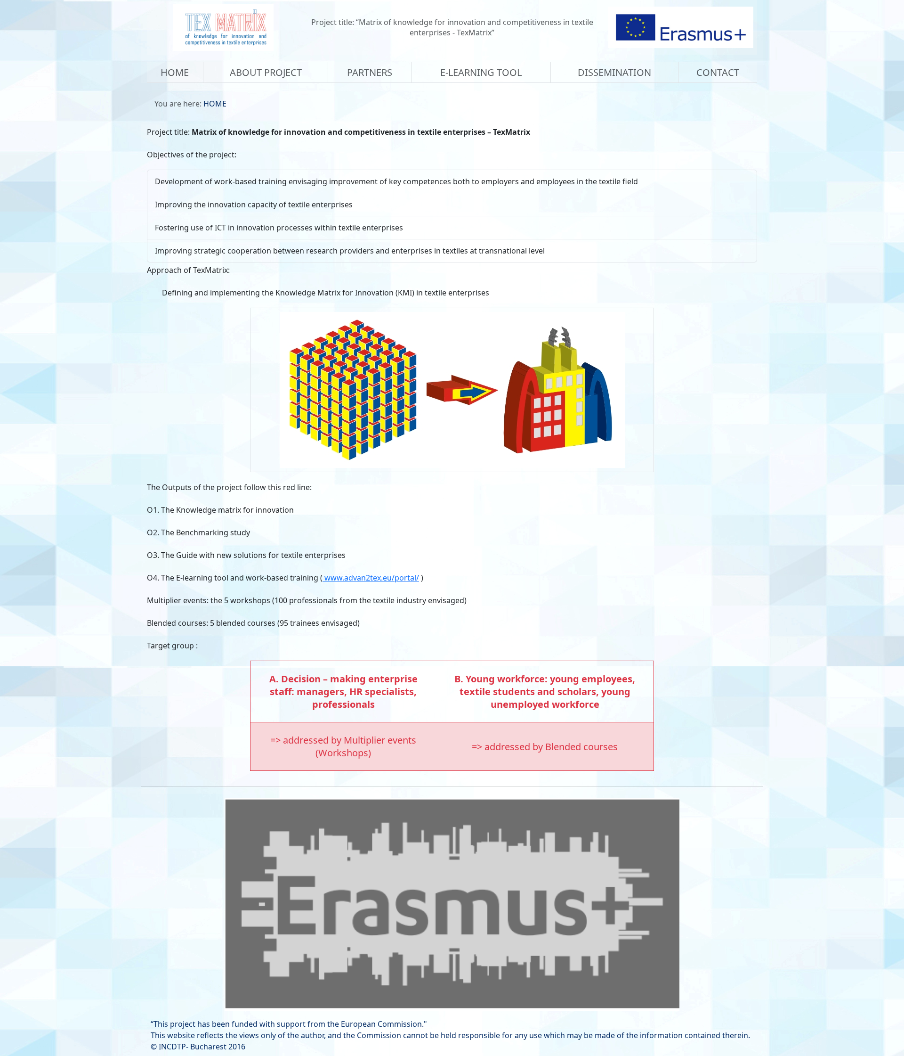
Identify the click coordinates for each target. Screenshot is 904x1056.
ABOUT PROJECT (266, 72)
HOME (175, 72)
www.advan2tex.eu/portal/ (371, 578)
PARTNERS (369, 72)
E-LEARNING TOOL (481, 72)
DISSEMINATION (614, 72)
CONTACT (717, 72)
